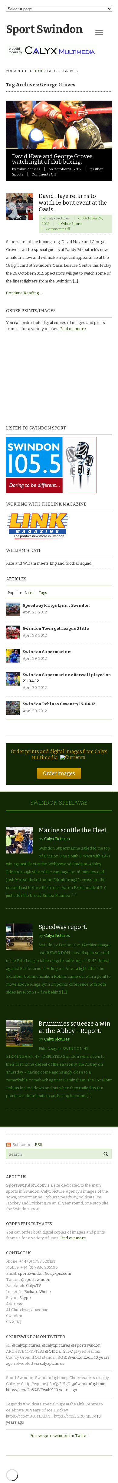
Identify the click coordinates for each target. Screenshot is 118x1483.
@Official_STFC (59, 1351)
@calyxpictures (26, 1345)
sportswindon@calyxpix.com (44, 1273)
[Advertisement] (44, 377)
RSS (38, 1144)
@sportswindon (35, 1279)
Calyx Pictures (28, 169)
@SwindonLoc (77, 1357)
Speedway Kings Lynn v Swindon (56, 605)
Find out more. (73, 328)
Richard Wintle (37, 1291)
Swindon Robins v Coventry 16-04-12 (59, 704)
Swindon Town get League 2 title (56, 628)
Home (39, 71)
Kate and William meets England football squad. (49, 563)
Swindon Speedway (59, 803)
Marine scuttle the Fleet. (73, 830)
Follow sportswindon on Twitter (59, 1435)
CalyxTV (33, 1285)
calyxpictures (52, 1363)
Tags (43, 592)
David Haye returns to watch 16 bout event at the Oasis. (73, 203)
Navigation (99, 32)
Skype (25, 1297)
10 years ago (65, 1390)
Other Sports (72, 224)
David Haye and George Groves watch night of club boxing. (52, 159)
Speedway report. (63, 927)
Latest (30, 592)
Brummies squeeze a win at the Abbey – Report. (74, 1027)
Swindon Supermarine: (47, 652)
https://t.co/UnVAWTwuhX (29, 1390)
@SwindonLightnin (88, 1383)
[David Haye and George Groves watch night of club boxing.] (59, 146)
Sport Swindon (44, 29)
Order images (59, 773)
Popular (14, 592)
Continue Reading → (25, 293)
